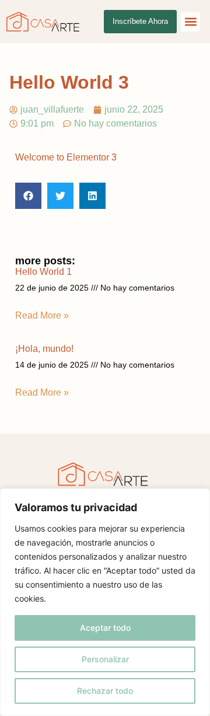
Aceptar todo (105, 628)
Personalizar (105, 659)
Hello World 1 (43, 272)
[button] (190, 22)
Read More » (42, 315)
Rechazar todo (105, 691)
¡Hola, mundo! (44, 349)
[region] (105, 602)
